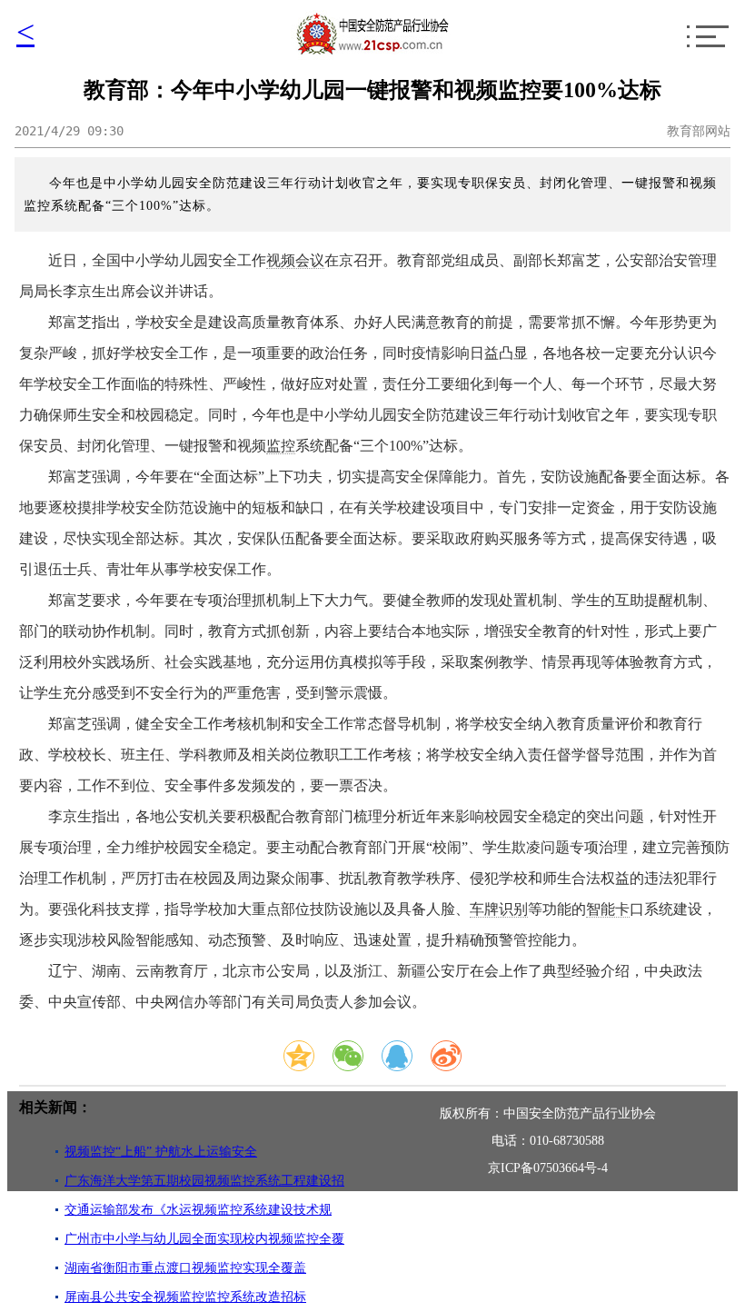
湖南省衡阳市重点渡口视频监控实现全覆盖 (185, 1268)
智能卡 (608, 909)
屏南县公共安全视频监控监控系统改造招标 (185, 1297)
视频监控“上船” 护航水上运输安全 (161, 1151)
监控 (280, 445)
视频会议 (295, 260)
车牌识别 (499, 909)
